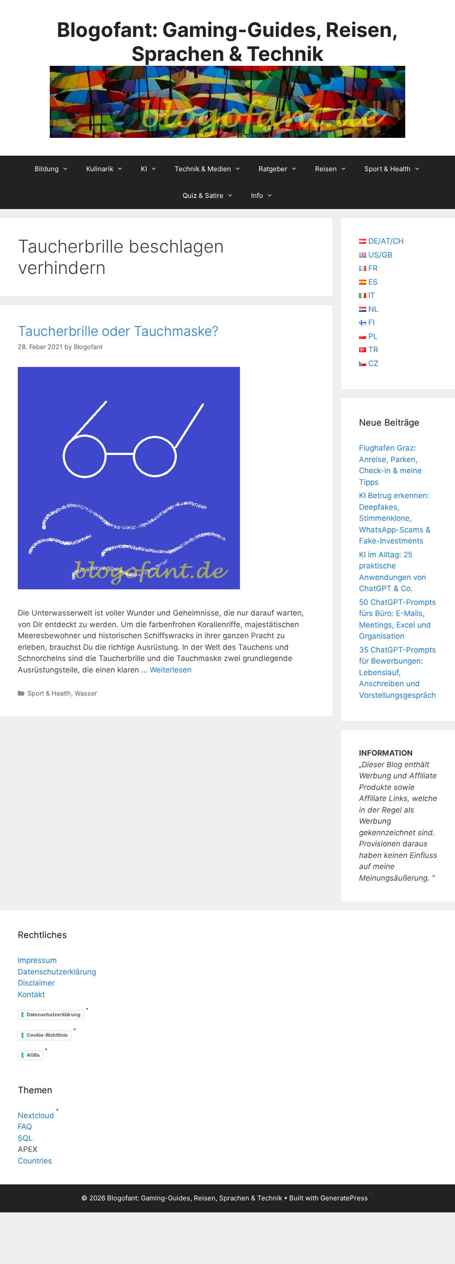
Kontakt (31, 994)
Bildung (47, 169)
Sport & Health (387, 169)
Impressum (37, 960)
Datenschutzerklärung (57, 971)
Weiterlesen (171, 669)
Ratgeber (273, 169)
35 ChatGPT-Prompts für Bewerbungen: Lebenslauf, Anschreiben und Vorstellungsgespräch (397, 672)
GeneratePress (344, 1198)
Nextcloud (36, 1115)
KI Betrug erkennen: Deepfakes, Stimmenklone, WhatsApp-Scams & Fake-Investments (395, 518)
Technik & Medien (203, 169)
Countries (35, 1160)
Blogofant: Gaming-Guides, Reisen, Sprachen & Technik (227, 41)
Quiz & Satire (203, 195)
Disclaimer (36, 982)
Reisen (326, 169)
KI (144, 169)
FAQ (25, 1126)
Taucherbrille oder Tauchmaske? (118, 331)
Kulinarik (99, 169)
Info (257, 195)
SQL (25, 1138)
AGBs (33, 1055)
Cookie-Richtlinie (47, 1035)
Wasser (86, 693)
